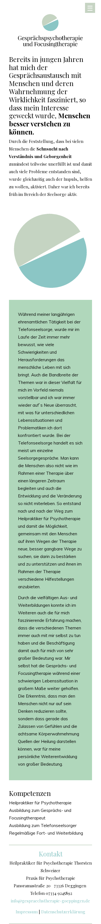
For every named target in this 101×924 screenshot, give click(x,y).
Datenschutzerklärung (63, 911)
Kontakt (51, 853)
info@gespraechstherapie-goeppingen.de (50, 901)
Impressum (27, 911)
